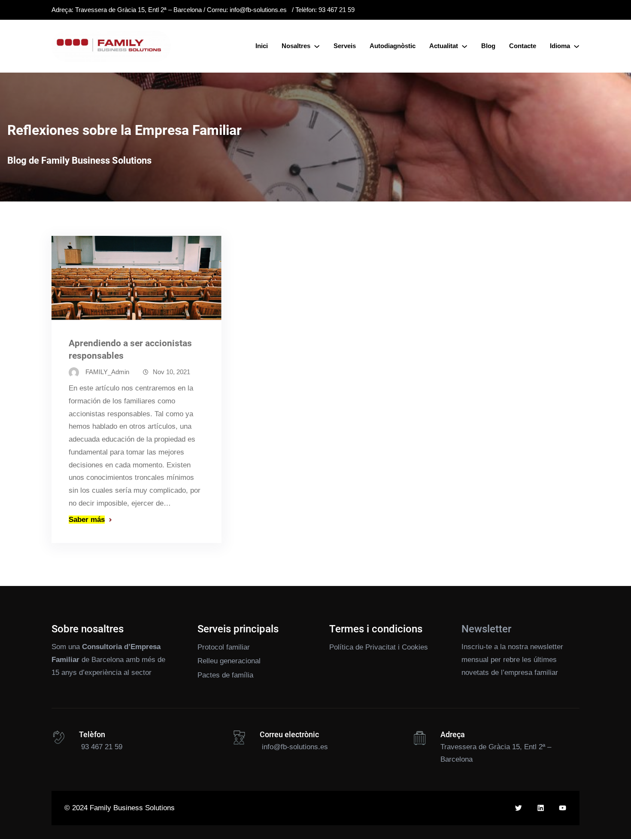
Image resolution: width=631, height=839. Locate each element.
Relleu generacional (229, 661)
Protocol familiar (223, 647)
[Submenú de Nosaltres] (317, 46)
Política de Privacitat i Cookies (378, 647)
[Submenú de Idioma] (576, 46)
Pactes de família (225, 675)
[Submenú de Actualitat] (464, 46)
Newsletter (486, 629)
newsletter (546, 647)
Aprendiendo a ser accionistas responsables (130, 349)
